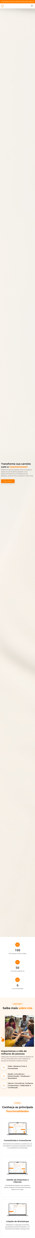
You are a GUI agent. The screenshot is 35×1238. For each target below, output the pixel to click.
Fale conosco (8, 481)
